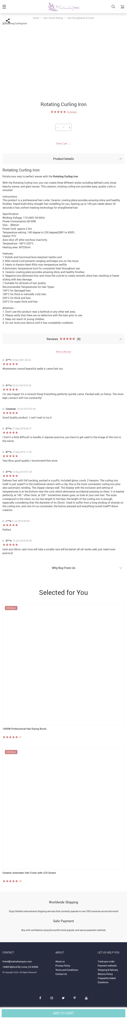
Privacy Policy (62, 965)
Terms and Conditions (66, 969)
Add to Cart (63, 1013)
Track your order (106, 961)
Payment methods (107, 965)
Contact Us (61, 974)
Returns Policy (105, 974)
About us (60, 961)
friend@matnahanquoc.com (17, 961)
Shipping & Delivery (108, 969)
